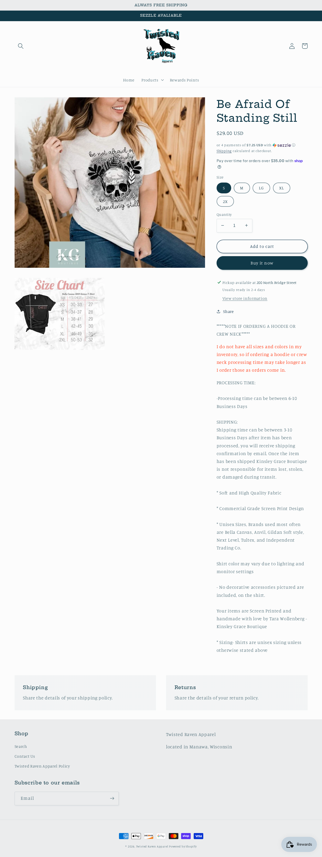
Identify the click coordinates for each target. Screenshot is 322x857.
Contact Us (25, 756)
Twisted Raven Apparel (152, 846)
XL (281, 187)
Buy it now (262, 262)
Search (21, 746)
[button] (21, 46)
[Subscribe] (112, 798)
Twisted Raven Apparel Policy (42, 766)
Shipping (224, 150)
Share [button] (228, 311)
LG (261, 187)
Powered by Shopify (183, 846)
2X (225, 201)
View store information (244, 298)
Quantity (224, 214)
